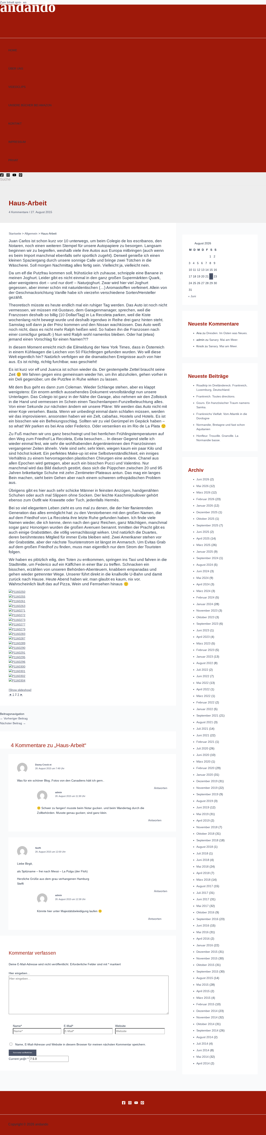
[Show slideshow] (20, 690)
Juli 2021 (202, 728)
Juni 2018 (202, 860)
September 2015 (207, 971)
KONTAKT (15, 123)
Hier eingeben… (19, 973)
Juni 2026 (202, 479)
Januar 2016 (204, 945)
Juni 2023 (202, 630)
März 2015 (203, 997)
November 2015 (207, 958)
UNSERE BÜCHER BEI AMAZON (30, 105)
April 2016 (203, 938)
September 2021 (207, 715)
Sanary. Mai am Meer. (223, 339)
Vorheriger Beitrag (14, 718)
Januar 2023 (204, 656)
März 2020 (203, 761)
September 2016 (207, 919)
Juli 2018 (202, 853)
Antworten (160, 788)
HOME (12, 50)
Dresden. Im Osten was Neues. (227, 333)
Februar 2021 (205, 741)
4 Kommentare (18, 212)
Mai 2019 (202, 814)
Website (120, 1026)
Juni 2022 (202, 676)
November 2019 (207, 787)
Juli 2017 (202, 892)
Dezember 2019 (207, 781)
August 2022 (204, 663)
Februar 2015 (205, 1004)
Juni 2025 (202, 531)
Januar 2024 (204, 604)
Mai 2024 (202, 577)
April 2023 (203, 636)
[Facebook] (2, 175)
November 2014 (207, 1017)
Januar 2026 (204, 505)
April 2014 (203, 1063)
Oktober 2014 (205, 1024)
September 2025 (207, 525)
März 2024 (203, 591)
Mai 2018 (202, 866)
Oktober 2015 (205, 964)
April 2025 (203, 538)
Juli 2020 (202, 748)
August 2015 (204, 978)
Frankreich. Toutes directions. (215, 396)
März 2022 (203, 696)
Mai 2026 (202, 486)
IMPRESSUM (17, 142)
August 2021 (204, 722)
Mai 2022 (202, 682)
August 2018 (204, 846)
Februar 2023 (205, 650)
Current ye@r (18, 1058)
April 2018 (203, 873)
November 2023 (207, 610)
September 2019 (207, 794)
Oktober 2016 (205, 912)
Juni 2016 (202, 925)
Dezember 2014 (207, 1011)
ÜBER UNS (15, 68)
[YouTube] (14, 175)
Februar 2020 (205, 768)
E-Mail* (68, 1026)
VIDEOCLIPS (17, 87)
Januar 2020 (204, 774)
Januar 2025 (204, 551)
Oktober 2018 (205, 833)
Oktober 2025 (205, 518)
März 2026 (203, 492)
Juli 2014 (202, 1043)
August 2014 (204, 1037)
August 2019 (204, 801)
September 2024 (207, 558)
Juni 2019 (202, 807)
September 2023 (207, 623)
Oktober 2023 (205, 617)
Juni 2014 (202, 1050)
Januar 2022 (204, 709)
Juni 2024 (202, 571)
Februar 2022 (205, 702)
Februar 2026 (205, 499)
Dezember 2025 (207, 512)
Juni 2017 (202, 899)
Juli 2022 (202, 669)
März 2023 (203, 643)
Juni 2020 (202, 755)
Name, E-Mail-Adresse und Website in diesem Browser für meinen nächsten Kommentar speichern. (80, 1044)
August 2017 (204, 886)
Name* (17, 1026)
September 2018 (207, 840)
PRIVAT (13, 160)
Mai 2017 (202, 906)
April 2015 (203, 991)
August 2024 (204, 564)
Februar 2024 (205, 597)
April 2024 (203, 584)
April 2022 (203, 689)
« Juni (192, 296)
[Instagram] (8, 175)
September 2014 (207, 1030)
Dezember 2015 (207, 951)
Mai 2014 (202, 1056)
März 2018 (203, 879)
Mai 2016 (202, 932)
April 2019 (203, 820)
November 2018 (207, 827)
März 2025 (203, 545)
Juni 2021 (202, 735)
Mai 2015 (202, 984)
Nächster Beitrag (13, 723)
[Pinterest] (20, 175)
